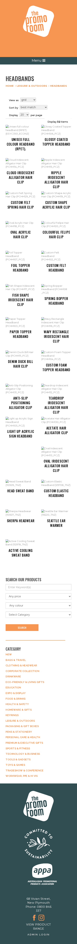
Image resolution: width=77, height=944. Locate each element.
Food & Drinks (16, 698)
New (9, 654)
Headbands (58, 85)
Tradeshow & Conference (24, 770)
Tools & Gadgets (18, 759)
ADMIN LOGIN (38, 934)
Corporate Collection (22, 671)
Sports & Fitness (18, 748)
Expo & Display (16, 693)
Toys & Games (15, 764)
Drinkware (13, 676)
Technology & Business (23, 753)
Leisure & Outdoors (32, 85)
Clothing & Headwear (21, 665)
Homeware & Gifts (19, 709)
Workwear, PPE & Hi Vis (22, 775)
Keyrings (12, 715)
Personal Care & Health (23, 737)
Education (13, 687)
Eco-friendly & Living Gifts (25, 682)
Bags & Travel (16, 660)
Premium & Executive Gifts (24, 742)
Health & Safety (17, 704)
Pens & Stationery (19, 731)
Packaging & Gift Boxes (22, 726)
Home (10, 85)
